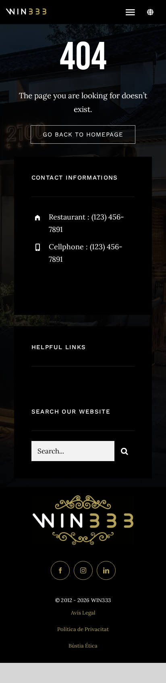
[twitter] (63, 285)
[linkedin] (106, 570)
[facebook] (40, 285)
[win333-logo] (26, 12)
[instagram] (85, 285)
